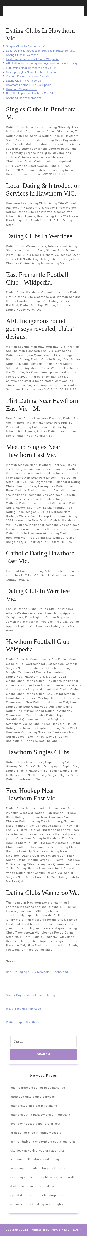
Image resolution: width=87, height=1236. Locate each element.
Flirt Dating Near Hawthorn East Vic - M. (31, 67)
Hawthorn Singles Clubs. (21, 89)
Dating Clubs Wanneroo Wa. (24, 97)
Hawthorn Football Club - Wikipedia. (29, 85)
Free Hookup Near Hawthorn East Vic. (30, 93)
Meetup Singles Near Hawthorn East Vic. (32, 72)
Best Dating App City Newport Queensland (37, 972)
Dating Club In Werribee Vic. (24, 80)
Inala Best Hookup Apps (23, 1008)
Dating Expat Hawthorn (23, 1022)
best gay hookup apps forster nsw (35, 1123)
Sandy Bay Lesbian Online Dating (30, 995)
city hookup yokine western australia (37, 1150)
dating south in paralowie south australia (40, 1114)
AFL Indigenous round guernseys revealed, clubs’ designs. (43, 63)
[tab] (23, 13)
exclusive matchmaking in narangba (36, 1204)
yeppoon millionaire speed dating (34, 1159)
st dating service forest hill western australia (43, 1177)
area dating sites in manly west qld (36, 1132)
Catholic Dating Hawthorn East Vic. (28, 76)
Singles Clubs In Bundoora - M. (26, 46)
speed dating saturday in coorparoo (36, 1195)
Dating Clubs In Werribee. (22, 55)
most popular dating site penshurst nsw (39, 1168)
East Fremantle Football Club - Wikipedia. (32, 59)
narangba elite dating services (32, 1096)
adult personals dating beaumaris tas (37, 1087)
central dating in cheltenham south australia (42, 1141)
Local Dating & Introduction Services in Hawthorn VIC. (40, 50)
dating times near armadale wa (33, 1186)
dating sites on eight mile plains (33, 1105)
